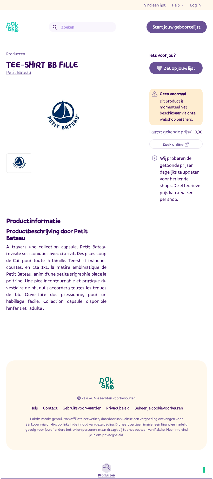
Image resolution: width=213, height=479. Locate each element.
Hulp (34, 407)
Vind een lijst (155, 5)
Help (176, 5)
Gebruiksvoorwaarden (82, 407)
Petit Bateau (18, 72)
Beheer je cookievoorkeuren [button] (159, 407)
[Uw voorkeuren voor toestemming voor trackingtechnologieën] (204, 470)
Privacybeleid (118, 407)
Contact (50, 407)
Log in (195, 5)
